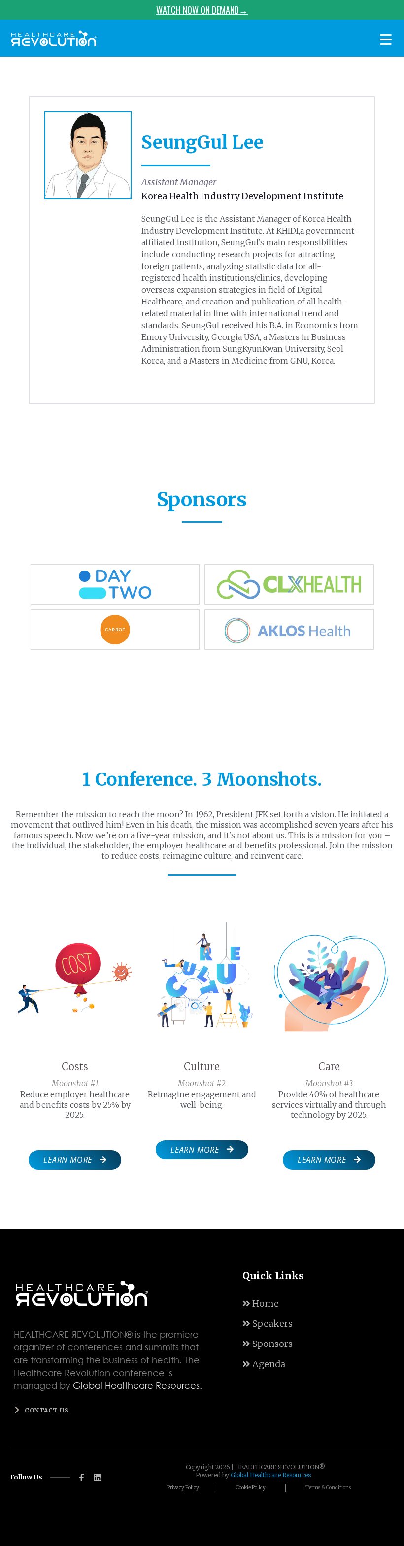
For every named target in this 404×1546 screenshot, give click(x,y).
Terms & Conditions (328, 1487)
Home (260, 1303)
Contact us (46, 1410)
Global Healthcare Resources (271, 1475)
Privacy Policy (183, 1487)
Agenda (263, 1364)
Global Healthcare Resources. (137, 1385)
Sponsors (267, 1343)
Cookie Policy (251, 1487)
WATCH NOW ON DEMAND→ (202, 9)
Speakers (267, 1323)
